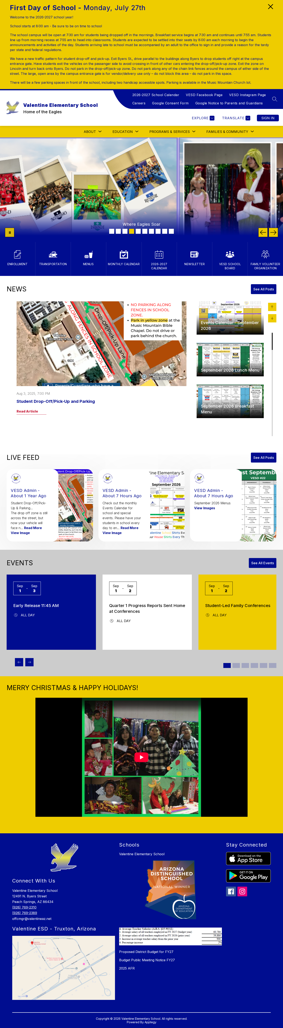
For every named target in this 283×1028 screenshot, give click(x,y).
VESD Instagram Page (247, 95)
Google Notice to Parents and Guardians (229, 103)
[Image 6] (144, 231)
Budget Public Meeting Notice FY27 (147, 960)
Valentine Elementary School (141, 854)
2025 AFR (127, 968)
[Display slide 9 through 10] (263, 665)
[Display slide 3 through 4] (236, 665)
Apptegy (150, 1022)
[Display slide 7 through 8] (254, 665)
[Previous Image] (263, 232)
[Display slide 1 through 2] (227, 665)
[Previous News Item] (272, 307)
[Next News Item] (272, 318)
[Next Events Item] (29, 662)
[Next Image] (273, 232)
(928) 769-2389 (24, 913)
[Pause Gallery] (9, 232)
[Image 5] (138, 231)
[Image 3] (124, 231)
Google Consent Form (170, 103)
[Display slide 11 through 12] (272, 665)
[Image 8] (158, 231)
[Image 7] (151, 231)
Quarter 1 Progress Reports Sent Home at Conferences (147, 608)
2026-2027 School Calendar (155, 95)
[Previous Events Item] (19, 662)
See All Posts (263, 289)
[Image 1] (111, 231)
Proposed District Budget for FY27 (146, 952)
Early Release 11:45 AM (36, 605)
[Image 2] (118, 231)
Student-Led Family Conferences (237, 605)
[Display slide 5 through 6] (245, 665)
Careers (139, 103)
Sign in (268, 118)
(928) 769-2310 (24, 907)
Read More (33, 528)
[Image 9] (164, 231)
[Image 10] (171, 231)
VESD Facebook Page (204, 95)
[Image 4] (131, 231)
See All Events (262, 563)
